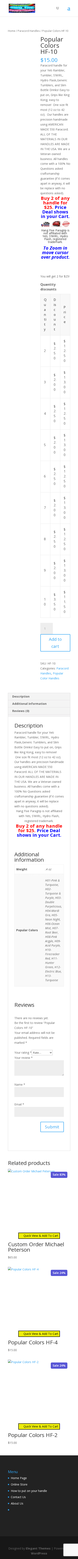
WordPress (39, 1553)
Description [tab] (21, 696)
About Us (17, 1503)
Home (11, 31)
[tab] (39, 715)
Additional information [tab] (29, 704)
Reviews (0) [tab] (20, 711)
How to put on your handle (29, 1491)
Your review (23, 1058)
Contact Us (18, 1497)
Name (19, 1084)
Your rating (23, 1052)
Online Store (19, 1484)
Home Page (19, 1478)
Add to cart (55, 642)
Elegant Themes (38, 1548)
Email (19, 1104)
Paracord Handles (29, 31)
